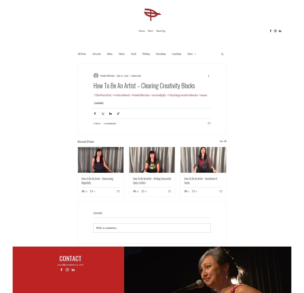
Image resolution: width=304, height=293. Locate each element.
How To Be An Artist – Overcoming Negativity (97, 181)
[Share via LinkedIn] (110, 113)
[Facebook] (270, 30)
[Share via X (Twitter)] (102, 113)
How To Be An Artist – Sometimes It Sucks (200, 181)
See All (223, 141)
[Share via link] (118, 113)
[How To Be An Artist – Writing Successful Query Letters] (152, 160)
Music (122, 53)
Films (109, 53)
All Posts (82, 53)
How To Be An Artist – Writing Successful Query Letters (152, 181)
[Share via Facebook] (94, 113)
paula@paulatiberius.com (70, 264)
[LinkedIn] (280, 30)
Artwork (96, 53)
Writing (146, 53)
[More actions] (209, 75)
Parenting (160, 53)
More (190, 53)
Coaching (176, 53)
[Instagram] (275, 30)
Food (133, 53)
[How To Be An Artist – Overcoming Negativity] (101, 160)
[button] (150, 31)
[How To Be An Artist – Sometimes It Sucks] (203, 160)
